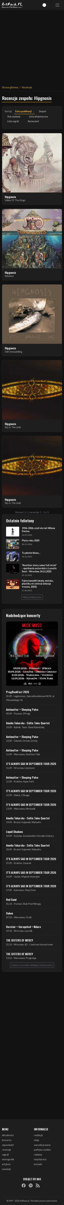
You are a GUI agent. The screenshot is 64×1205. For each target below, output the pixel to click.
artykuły (6, 1164)
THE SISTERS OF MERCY (19, 940)
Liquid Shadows (14, 831)
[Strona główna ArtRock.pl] (12, 5)
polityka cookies (42, 1149)
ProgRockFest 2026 (17, 692)
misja (36, 1140)
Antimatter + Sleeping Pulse (22, 709)
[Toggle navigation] (57, 5)
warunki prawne (42, 1145)
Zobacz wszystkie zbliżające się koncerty (32, 965)
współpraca (40, 1159)
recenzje (6, 1149)
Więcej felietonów (32, 597)
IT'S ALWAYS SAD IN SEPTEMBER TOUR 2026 (31, 764)
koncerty (6, 1140)
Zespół (42, 111)
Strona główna (10, 87)
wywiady (6, 1169)
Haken (9, 913)
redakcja (38, 1135)
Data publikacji (23, 111)
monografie (8, 1159)
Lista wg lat (13, 121)
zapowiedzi (8, 1145)
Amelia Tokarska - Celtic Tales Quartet (28, 723)
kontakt (38, 1164)
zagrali (5, 1154)
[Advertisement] (32, 46)
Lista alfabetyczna (38, 116)
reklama (38, 1154)
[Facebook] (24, 1185)
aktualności (8, 1135)
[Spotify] (31, 1185)
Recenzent (33, 121)
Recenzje (27, 87)
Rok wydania (13, 116)
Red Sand (11, 899)
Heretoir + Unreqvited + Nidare (23, 927)
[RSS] (38, 1185)
